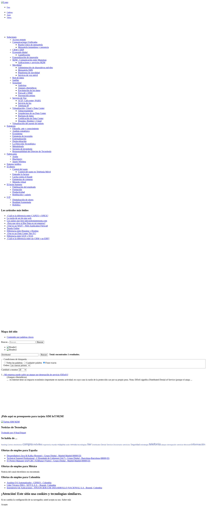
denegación (171, 445)
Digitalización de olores (22, 200)
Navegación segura (26, 95)
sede (68, 445)
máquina (61, 444)
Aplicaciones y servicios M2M (31, 62)
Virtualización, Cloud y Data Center (28, 108)
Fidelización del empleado (24, 187)
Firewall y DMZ (25, 93)
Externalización (19, 139)
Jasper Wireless (19, 161)
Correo (10, 445)
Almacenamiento (25, 111)
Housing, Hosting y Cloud (30, 121)
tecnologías (82, 445)
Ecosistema (17, 133)
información (198, 444)
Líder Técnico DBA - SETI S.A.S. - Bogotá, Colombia (31, 485)
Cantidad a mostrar (9, 369)
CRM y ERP (18, 50)
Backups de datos (26, 116)
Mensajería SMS (25, 70)
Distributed (96, 445)
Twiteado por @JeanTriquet (13, 432)
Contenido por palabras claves (20, 337)
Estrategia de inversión (22, 136)
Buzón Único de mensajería (30, 44)
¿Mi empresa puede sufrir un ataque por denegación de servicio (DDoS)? (35, 374)
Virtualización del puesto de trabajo (28, 123)
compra (28, 444)
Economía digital (19, 52)
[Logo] (4, 2)
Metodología (18, 146)
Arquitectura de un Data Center (32, 113)
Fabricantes (12, 154)
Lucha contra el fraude (22, 177)
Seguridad (16, 83)
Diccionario (117, 445)
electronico (18, 445)
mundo (54, 445)
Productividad (18, 192)
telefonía (155, 444)
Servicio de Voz (19, 98)
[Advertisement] (103, 27)
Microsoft (187, 445)
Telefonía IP (23, 105)
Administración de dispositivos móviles (35, 67)
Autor (9, 15)
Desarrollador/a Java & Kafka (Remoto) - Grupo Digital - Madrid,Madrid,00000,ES (44, 455)
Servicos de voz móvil (28, 75)
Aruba (15, 156)
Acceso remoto (19, 39)
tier (89, 444)
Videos (9, 17)
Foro (8, 7)
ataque (164, 445)
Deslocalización (19, 141)
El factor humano (14, 184)
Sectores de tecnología (22, 149)
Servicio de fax (24, 103)
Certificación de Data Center (30, 118)
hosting (4, 445)
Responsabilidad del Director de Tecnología (31, 151)
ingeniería (47, 445)
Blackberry (17, 159)
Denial (103, 445)
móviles (38, 444)
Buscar (40, 342)
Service (110, 445)
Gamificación (24, 55)
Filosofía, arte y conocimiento (25, 128)
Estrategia (11, 126)
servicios (126, 445)
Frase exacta (50, 363)
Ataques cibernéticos (27, 88)
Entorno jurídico (14, 164)
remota (73, 444)
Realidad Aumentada (21, 202)
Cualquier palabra (34, 363)
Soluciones (11, 37)
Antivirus (22, 85)
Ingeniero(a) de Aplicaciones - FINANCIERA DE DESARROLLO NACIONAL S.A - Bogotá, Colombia (54, 488)
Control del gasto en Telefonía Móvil (34, 172)
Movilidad (17, 65)
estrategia (144, 445)
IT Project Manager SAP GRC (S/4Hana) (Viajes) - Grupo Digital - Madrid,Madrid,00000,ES (48, 461)
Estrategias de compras (22, 179)
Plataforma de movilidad (29, 72)
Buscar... (5, 342)
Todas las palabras (14, 363)
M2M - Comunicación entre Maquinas (29, 60)
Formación (17, 189)
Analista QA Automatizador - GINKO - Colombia (29, 482)
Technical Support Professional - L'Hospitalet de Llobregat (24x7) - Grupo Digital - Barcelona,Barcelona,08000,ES (58, 458)
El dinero (11, 166)
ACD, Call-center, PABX (29, 100)
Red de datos (18, 78)
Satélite (15, 80)
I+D (8, 197)
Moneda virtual (19, 182)
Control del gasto (20, 169)
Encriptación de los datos (29, 90)
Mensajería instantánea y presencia (33, 47)
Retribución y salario (21, 194)
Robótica (16, 205)
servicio (180, 445)
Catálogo (10, 12)
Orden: (6, 365)
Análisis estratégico (21, 131)
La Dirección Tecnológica (23, 144)
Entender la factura (20, 174)
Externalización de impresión (25, 57)
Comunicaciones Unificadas (24, 42)
